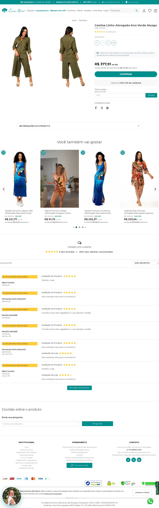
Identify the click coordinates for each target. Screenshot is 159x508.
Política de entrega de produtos (79, 460)
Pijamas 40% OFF (58, 10)
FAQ (26, 447)
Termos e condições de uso (26, 463)
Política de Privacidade (53, 494)
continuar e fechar (142, 492)
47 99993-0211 (134, 450)
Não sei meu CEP (100, 92)
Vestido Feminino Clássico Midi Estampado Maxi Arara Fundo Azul (19, 213)
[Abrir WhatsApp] (150, 501)
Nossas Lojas (26, 465)
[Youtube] (139, 460)
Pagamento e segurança (27, 460)
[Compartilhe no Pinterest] (108, 108)
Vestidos (87, 10)
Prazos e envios (26, 450)
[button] (79, 126)
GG (114, 43)
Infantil (80, 10)
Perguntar (97, 423)
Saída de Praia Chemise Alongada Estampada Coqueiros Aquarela (138, 213)
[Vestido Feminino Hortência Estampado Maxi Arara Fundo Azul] (99, 179)
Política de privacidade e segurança (79, 458)
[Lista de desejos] (151, 10)
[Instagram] (133, 460)
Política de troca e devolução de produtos (79, 447)
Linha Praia (97, 10)
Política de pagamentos (79, 450)
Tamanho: (100, 37)
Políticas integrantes (79, 452)
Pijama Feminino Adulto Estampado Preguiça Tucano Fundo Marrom (58, 213)
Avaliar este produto (80, 388)
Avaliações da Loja (26, 468)
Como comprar (26, 458)
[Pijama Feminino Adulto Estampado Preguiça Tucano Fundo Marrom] (59, 179)
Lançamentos (42, 10)
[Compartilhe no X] (102, 108)
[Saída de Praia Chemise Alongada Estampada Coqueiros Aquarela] (139, 179)
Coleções (30, 10)
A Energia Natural (26, 455)
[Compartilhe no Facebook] (97, 108)
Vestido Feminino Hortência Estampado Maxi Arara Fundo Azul (98, 213)
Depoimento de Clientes (26, 452)
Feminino (71, 10)
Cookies (79, 455)
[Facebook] (128, 460)
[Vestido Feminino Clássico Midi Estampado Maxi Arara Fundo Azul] (20, 179)
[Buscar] (136, 10)
